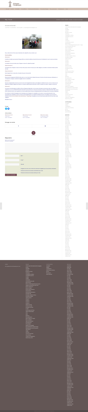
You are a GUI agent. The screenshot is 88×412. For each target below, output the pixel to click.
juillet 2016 (67, 240)
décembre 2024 (68, 133)
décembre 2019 (68, 192)
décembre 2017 (68, 218)
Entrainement (67, 51)
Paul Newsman (68, 83)
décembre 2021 (68, 165)
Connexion (67, 40)
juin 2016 (67, 242)
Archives (67, 31)
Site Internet (67, 90)
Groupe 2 (67, 61)
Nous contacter (68, 80)
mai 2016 (67, 243)
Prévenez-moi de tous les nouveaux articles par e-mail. (30, 172)
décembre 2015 (68, 250)
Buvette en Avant (68, 32)
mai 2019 (67, 198)
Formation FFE (68, 54)
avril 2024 (67, 138)
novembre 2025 (68, 125)
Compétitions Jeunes (69, 36)
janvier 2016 (67, 249)
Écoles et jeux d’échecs (69, 50)
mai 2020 (67, 185)
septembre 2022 (68, 156)
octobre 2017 (67, 221)
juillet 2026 (67, 118)
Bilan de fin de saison (27, 114)
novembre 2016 (68, 235)
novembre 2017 (68, 220)
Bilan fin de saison (9, 114)
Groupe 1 (67, 60)
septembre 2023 (68, 147)
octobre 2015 (67, 253)
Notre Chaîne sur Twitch (69, 79)
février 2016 (67, 247)
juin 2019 (67, 196)
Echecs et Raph (68, 49)
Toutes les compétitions (69, 97)
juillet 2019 (67, 195)
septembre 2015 (68, 254)
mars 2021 (67, 174)
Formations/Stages (69, 57)
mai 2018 (67, 211)
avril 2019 (67, 199)
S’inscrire (67, 93)
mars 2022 (67, 162)
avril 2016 (67, 245)
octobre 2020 (67, 181)
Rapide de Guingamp (69, 86)
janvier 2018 (67, 217)
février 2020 (67, 189)
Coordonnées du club (69, 42)
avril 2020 (67, 187)
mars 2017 (67, 229)
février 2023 (67, 152)
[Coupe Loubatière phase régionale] (1, 206)
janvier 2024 (67, 142)
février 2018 (67, 216)
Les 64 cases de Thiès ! (69, 71)
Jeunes (66, 109)
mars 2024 (67, 140)
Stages (66, 91)
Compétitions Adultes (69, 35)
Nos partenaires (68, 78)
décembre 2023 (68, 144)
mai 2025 (67, 127)
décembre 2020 (68, 178)
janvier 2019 (67, 203)
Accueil (62, 19)
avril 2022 (67, 160)
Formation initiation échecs (70, 55)
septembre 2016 (68, 238)
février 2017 (67, 231)
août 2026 (67, 116)
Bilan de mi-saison (44, 114)
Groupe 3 (67, 62)
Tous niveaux (67, 96)
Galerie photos (68, 58)
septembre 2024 (68, 134)
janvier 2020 (67, 191)
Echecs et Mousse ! (69, 47)
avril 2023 (67, 149)
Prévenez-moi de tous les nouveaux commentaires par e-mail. (32, 170)
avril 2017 (67, 228)
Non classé (67, 110)
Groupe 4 (67, 64)
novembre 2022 (68, 155)
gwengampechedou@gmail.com (31, 27)
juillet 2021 (67, 169)
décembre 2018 (68, 205)
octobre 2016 (67, 236)
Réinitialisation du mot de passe (71, 89)
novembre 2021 (68, 166)
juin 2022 (67, 158)
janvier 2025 (67, 131)
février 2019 (67, 202)
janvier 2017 (67, 232)
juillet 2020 (67, 184)
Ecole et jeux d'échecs (69, 107)
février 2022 (67, 163)
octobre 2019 (67, 194)
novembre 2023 (68, 145)
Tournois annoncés (69, 94)
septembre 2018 (68, 209)
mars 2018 (67, 214)
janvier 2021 (67, 177)
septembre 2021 (68, 167)
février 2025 (67, 130)
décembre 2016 (68, 234)
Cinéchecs (67, 33)
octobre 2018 (67, 207)
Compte (66, 38)
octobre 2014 (67, 256)
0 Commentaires (13, 27)
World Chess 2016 (68, 98)
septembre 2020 (68, 183)
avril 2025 (67, 129)
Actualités (66, 19)
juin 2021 (67, 170)
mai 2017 (67, 227)
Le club (66, 69)
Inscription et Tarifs (69, 68)
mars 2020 (67, 188)
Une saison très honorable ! (10, 25)
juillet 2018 (67, 210)
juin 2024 (67, 136)
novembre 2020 (68, 180)
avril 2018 (67, 213)
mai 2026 (67, 119)
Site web (22, 164)
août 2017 (67, 224)
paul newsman (68, 111)
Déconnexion (67, 43)
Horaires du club (68, 67)
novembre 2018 (68, 206)
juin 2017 (67, 225)
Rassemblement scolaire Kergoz (71, 87)
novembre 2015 (68, 252)
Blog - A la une (8, 19)
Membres (67, 76)
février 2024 (67, 141)
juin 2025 (67, 126)
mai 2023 (67, 148)
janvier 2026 (67, 123)
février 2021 (67, 176)
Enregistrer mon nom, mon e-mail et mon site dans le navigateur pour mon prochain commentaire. (38, 168)
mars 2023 (67, 151)
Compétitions (67, 106)
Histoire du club (68, 65)
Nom (22, 155)
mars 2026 (67, 120)
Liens (66, 73)
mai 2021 (67, 171)
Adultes (66, 105)
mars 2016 (67, 246)
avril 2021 (67, 173)
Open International (69, 82)
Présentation (67, 85)
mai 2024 (67, 137)
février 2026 (67, 122)
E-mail (22, 160)
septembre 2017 (68, 223)
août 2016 (67, 239)
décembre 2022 (68, 153)
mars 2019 (67, 200)
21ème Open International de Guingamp (73, 27)
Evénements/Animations (70, 53)
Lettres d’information (69, 72)
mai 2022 (67, 159)
